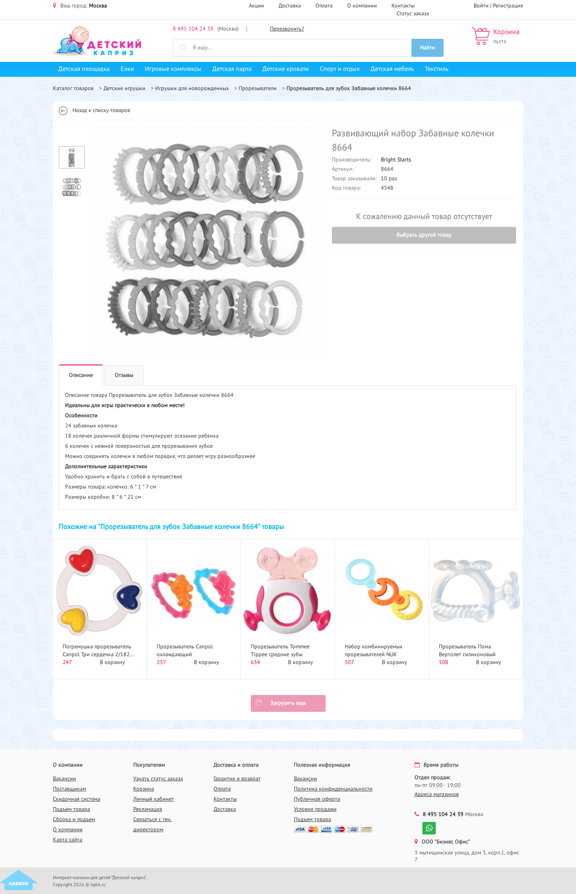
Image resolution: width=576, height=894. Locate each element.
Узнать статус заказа (158, 779)
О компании (362, 6)
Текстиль (436, 69)
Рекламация (147, 809)
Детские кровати (286, 69)
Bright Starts (396, 160)
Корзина (506, 32)
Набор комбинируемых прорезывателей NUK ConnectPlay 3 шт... (373, 654)
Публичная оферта (317, 799)
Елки (127, 69)
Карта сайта (67, 840)
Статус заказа (413, 13)
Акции (256, 6)
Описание (81, 375)
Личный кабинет (153, 799)
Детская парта (232, 69)
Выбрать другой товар (424, 235)
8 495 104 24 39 (193, 29)
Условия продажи (315, 809)
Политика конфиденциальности (333, 789)
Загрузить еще (288, 703)
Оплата (324, 6)
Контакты (403, 6)
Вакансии (64, 779)
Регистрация (508, 6)
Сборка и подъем (74, 819)
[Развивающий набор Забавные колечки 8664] (208, 242)
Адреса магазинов (437, 794)
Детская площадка (84, 69)
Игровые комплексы (173, 69)
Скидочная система (76, 799)
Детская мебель (392, 69)
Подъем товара (71, 809)
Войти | (483, 6)
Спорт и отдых (340, 69)
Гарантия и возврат (237, 779)
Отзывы (124, 375)
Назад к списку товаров (101, 110)
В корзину (112, 662)
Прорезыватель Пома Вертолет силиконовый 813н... (467, 654)
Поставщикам (69, 789)
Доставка (290, 6)
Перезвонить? (287, 29)
